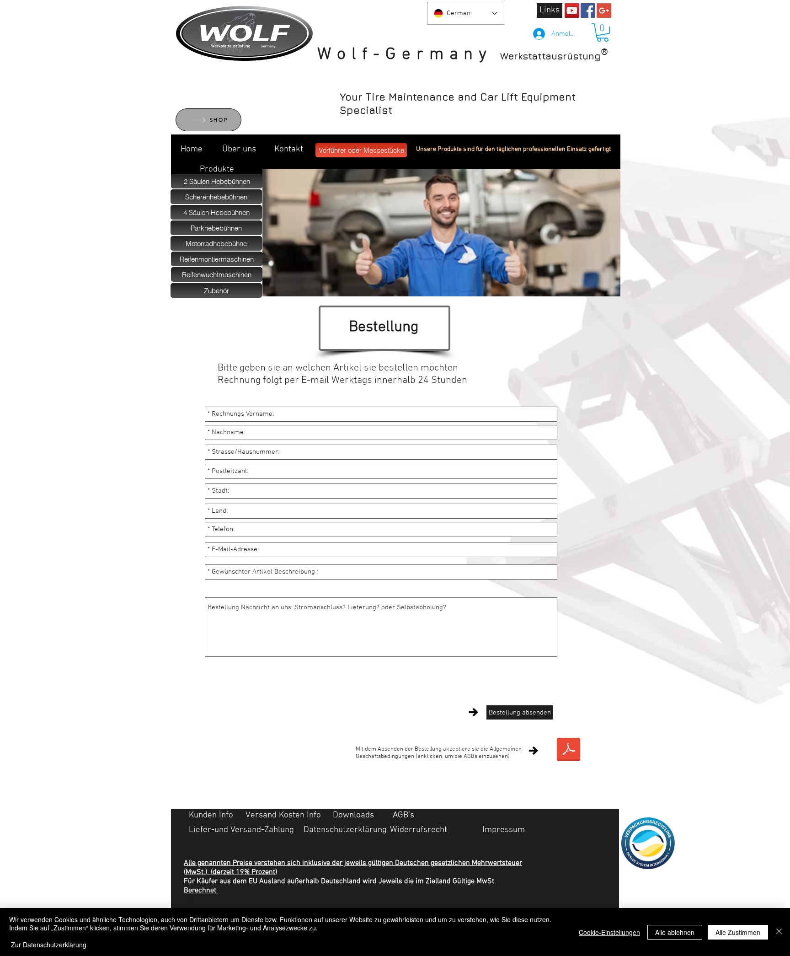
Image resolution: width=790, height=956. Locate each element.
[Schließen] (779, 932)
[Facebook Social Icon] (588, 10)
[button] (603, 32)
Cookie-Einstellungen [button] (609, 932)
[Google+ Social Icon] (604, 10)
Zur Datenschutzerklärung (48, 944)
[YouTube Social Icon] (572, 10)
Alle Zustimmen (737, 932)
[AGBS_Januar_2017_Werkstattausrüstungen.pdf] (568, 750)
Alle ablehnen (674, 932)
